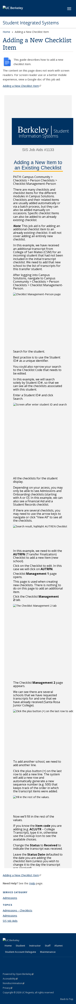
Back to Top (66, 999)
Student (20, 945)
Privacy (7, 987)
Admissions (10, 898)
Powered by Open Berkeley (18, 974)
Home (6, 32)
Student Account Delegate (20, 951)
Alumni (58, 945)
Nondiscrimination (13, 983)
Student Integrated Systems (31, 22)
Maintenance (48, 951)
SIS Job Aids (10, 920)
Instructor (35, 945)
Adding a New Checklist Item (22, 86)
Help (32, 883)
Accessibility (10, 978)
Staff (47, 945)
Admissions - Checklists (17, 910)
